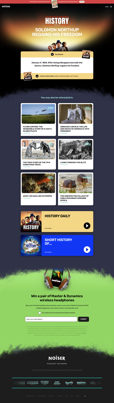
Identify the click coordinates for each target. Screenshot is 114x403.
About (67, 396)
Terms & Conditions (41, 396)
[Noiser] (6, 7)
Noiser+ (107, 6)
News (72, 396)
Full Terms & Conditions (81, 333)
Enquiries (78, 396)
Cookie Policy (59, 396)
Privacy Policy (51, 396)
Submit (83, 319)
